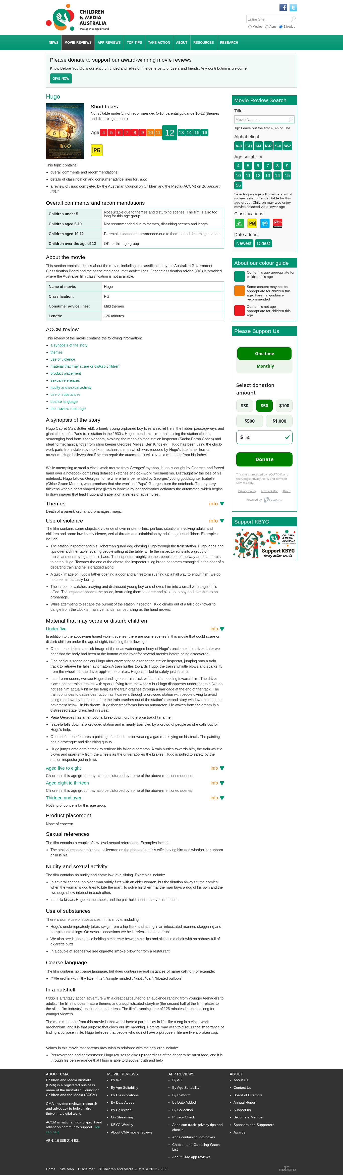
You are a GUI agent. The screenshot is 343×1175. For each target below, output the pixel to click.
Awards (239, 1132)
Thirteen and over (132, 798)
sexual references (65, 380)
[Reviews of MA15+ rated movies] (279, 229)
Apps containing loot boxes (193, 1137)
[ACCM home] (77, 29)
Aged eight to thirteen (132, 783)
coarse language (64, 401)
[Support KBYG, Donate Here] (264, 559)
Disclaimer (86, 1169)
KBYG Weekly (122, 1125)
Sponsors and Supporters (254, 1125)
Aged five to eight (132, 768)
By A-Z (116, 1080)
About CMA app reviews (191, 1157)
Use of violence (132, 520)
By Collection (121, 1110)
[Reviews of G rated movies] (240, 229)
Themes (132, 503)
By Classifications (125, 1095)
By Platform (181, 1095)
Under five (132, 629)
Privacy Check (183, 1117)
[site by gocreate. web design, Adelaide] (288, 1171)
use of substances (65, 394)
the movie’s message (68, 408)
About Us (241, 1080)
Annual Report (245, 1102)
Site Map (67, 1169)
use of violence (62, 359)
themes (56, 352)
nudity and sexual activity (71, 387)
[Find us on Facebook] (283, 8)
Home (50, 1169)
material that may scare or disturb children (84, 366)
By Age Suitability (124, 1087)
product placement (65, 373)
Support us (242, 1110)
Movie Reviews (122, 1074)
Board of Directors (248, 1095)
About (236, 1074)
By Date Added (123, 1102)
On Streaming (122, 1117)
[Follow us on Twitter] (293, 8)
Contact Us (242, 1087)
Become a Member (249, 1117)
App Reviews (181, 1074)
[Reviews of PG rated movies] (253, 229)
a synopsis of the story (69, 345)
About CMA (57, 1074)
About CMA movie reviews (131, 1132)
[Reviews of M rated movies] (266, 229)
